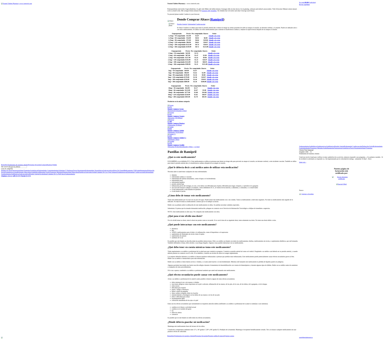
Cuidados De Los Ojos (103, 172)
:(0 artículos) (307, 2)
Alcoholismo (43, 174)
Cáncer (63, 174)
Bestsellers (4, 165)
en (301, 337)
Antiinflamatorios (141, 170)
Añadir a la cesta (214, 36)
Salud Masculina (73, 172)
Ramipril (217, 19)
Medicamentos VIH (130, 170)
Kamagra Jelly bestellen (209, 11)
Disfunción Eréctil (367, 146)
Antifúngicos (15, 174)
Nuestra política (213, 336)
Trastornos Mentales (56, 172)
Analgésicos (34, 170)
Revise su (304, 4)
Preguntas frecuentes (34, 165)
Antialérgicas (9, 172)
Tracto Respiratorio (79, 170)
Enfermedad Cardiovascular (135, 172)
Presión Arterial (34, 174)
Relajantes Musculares (24, 172)
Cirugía (47, 172)
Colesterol (114, 172)
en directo (6, 176)
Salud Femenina (25, 170)
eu (308, 337)
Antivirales (88, 172)
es (305, 337)
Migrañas (42, 172)
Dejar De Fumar (118, 170)
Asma (15, 172)
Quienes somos (229, 336)
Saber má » (302, 162)
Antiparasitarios (70, 174)
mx (310, 337)
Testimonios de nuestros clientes (18, 165)
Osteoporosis (16, 170)
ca (312, 337)
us (299, 337)
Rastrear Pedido (52, 165)
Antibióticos (35, 172)
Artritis (94, 172)
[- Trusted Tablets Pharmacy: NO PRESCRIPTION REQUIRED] (300, 194)
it (306, 337)
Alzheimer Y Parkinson (65, 170)
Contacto (44, 165)
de (303, 337)
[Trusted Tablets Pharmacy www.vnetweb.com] (16, 3)
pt (307, 337)
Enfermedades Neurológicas (94, 170)
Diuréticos (82, 172)
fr (302, 337)
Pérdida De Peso (6, 170)
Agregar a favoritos (307, 194)
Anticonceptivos (24, 174)
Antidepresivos (122, 172)
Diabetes (65, 172)
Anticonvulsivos (108, 170)
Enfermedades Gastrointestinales (48, 170)
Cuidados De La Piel (54, 174)
